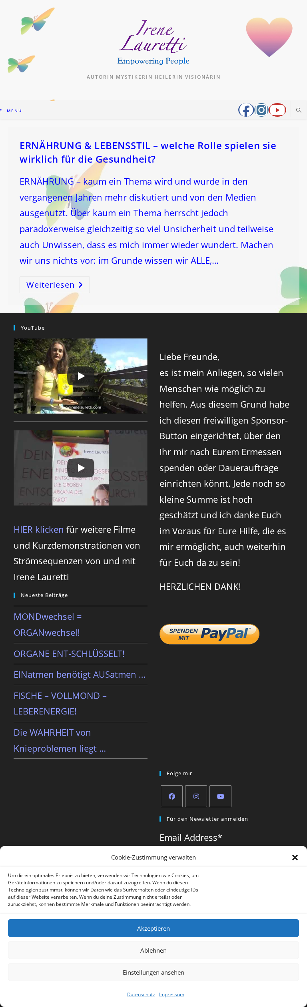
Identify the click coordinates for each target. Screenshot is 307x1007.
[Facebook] (172, 796)
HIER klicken (39, 529)
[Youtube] (220, 796)
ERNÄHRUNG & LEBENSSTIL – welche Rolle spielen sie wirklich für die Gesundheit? (148, 152)
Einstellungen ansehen (153, 972)
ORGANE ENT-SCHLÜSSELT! (69, 653)
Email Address (190, 837)
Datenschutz (141, 994)
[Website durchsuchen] (298, 110)
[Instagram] (196, 796)
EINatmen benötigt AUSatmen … (80, 674)
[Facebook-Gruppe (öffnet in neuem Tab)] (246, 110)
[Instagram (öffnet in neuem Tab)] (261, 110)
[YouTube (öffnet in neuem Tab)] (277, 110)
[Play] (80, 376)
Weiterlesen (58, 286)
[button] (295, 858)
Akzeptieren (153, 928)
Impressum (171, 994)
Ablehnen (153, 950)
